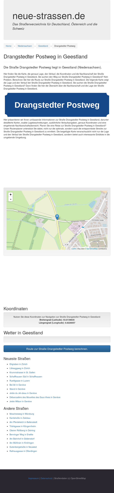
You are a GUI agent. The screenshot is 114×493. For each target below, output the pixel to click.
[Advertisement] (57, 164)
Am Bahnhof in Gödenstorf (22, 438)
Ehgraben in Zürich (18, 364)
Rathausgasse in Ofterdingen (23, 451)
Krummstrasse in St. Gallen (22, 372)
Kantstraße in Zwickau (20, 417)
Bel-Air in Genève (18, 384)
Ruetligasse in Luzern (20, 380)
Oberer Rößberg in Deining (22, 430)
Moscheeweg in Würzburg (22, 413)
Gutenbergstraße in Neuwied (23, 446)
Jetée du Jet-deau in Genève (23, 393)
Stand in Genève (17, 388)
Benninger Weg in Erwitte (21, 434)
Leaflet (73, 248)
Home (8, 45)
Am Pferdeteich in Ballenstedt (23, 422)
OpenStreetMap (92, 248)
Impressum (33, 478)
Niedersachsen (25, 45)
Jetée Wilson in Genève (21, 401)
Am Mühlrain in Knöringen (22, 442)
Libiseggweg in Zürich (20, 368)
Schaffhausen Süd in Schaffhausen (26, 376)
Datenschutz (46, 478)
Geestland (43, 45)
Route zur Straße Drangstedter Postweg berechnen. (57, 349)
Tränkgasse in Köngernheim (23, 426)
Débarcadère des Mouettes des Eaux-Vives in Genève (35, 397)
